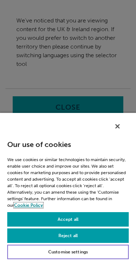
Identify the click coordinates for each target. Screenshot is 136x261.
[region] (68, 186)
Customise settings (68, 251)
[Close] (117, 126)
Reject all (68, 235)
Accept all (68, 219)
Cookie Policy (28, 205)
